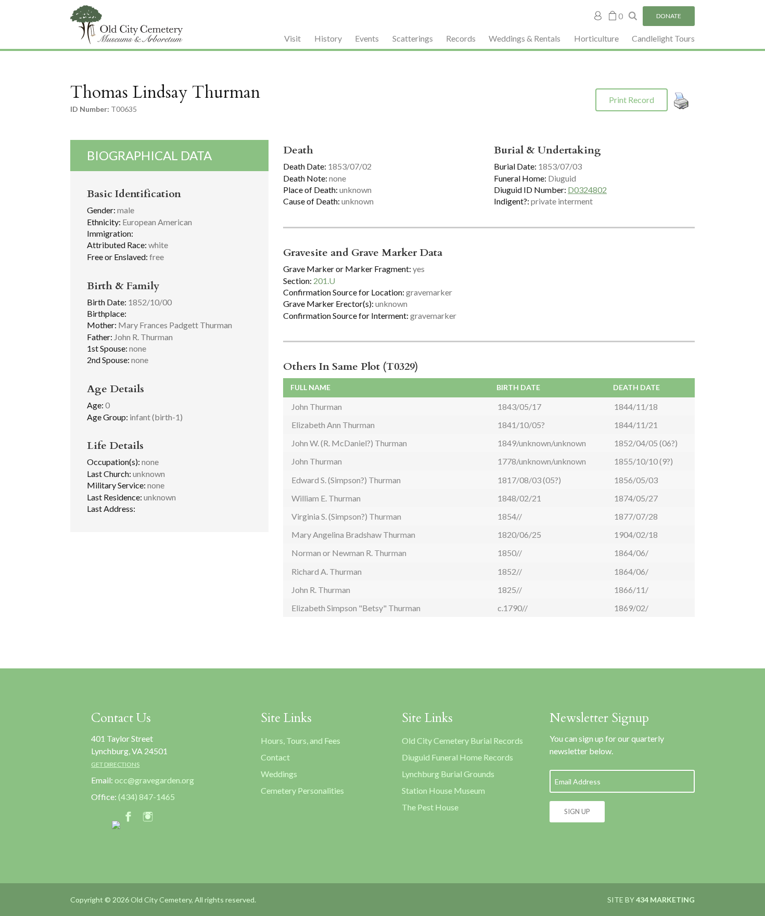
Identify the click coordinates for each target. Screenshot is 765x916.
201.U (324, 281)
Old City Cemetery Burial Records (462, 740)
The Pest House (430, 807)
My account (598, 15)
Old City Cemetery (126, 24)
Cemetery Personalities (302, 790)
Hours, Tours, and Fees (300, 740)
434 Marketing (665, 899)
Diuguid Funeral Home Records (457, 757)
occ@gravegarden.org (154, 780)
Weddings (279, 774)
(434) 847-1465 (146, 797)
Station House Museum (443, 790)
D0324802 (587, 190)
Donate (668, 16)
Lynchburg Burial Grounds (448, 774)
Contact (275, 757)
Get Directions (115, 764)
